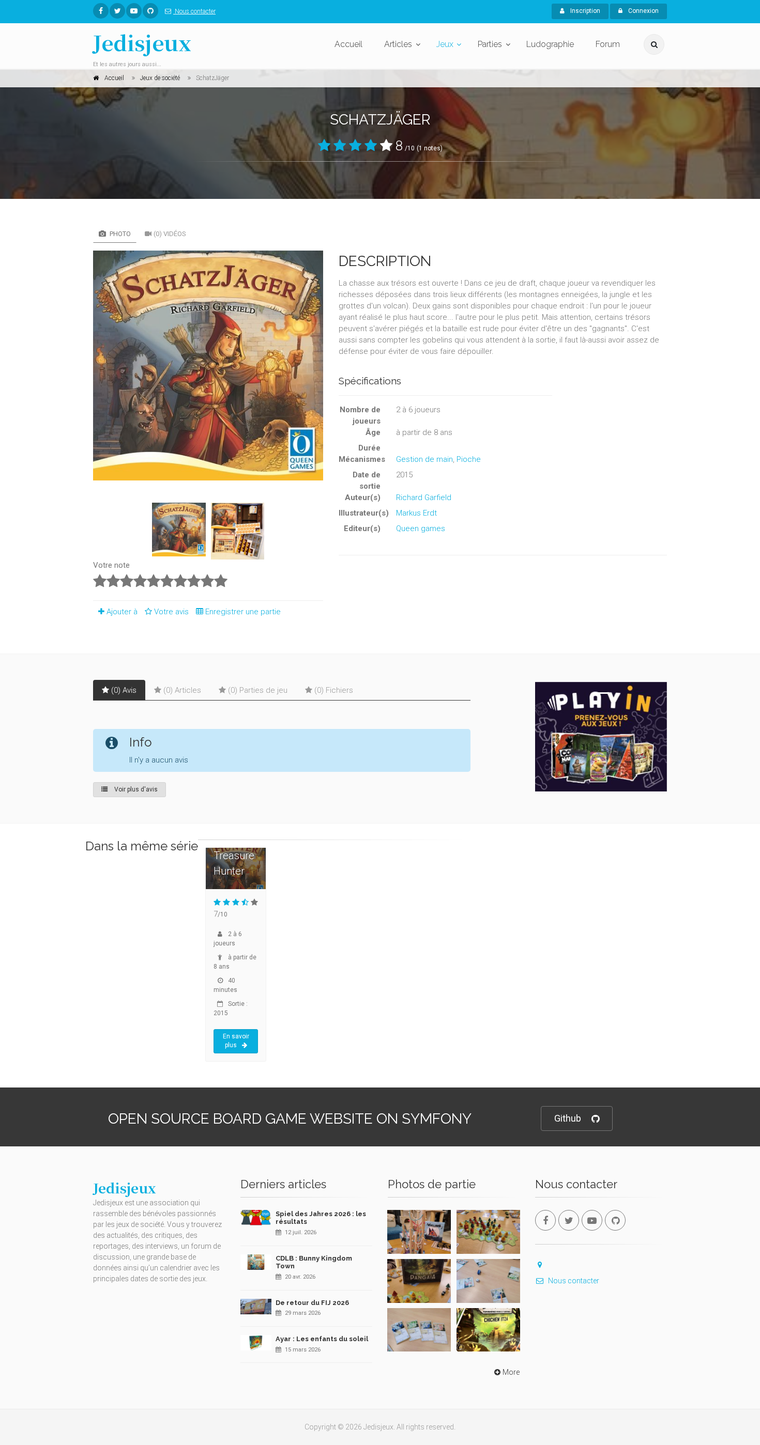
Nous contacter (194, 11)
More (511, 1372)
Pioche (469, 459)
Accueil (348, 44)
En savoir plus (236, 1041)
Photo (119, 234)
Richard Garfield (423, 497)
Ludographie (550, 44)
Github (567, 1118)
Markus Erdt (416, 513)
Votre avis (172, 611)
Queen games (420, 528)
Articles (398, 44)
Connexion (643, 10)
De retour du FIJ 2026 (312, 1303)
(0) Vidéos (170, 234)
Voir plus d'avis (135, 789)
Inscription (584, 10)
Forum (608, 44)
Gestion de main (424, 459)
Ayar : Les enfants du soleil (322, 1339)
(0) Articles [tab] (182, 690)
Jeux (444, 44)
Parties (490, 44)
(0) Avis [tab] (123, 690)
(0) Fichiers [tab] (333, 690)
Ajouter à (122, 611)
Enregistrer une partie (243, 611)
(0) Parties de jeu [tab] (257, 690)
